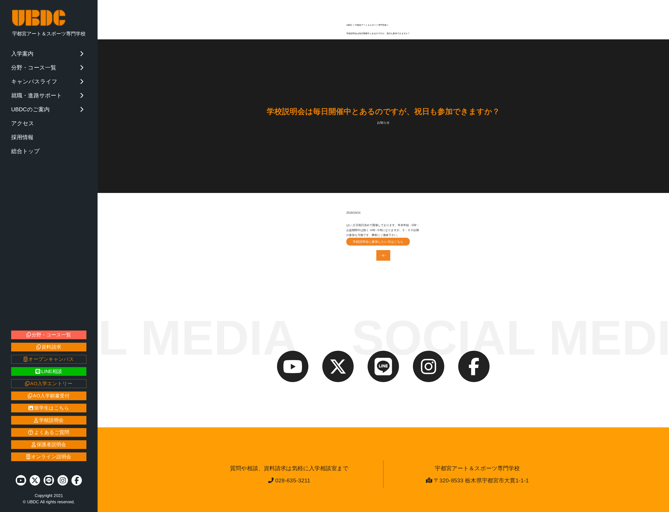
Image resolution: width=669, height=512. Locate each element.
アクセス (22, 123)
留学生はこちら (51, 408)
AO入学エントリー (51, 383)
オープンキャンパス (51, 359)
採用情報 (22, 137)
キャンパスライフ (34, 81)
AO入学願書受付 (51, 395)
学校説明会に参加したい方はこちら (378, 241)
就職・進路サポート (36, 95)
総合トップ (25, 151)
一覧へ (383, 255)
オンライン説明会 (51, 456)
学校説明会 (51, 420)
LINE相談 (51, 371)
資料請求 (51, 347)
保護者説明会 (51, 444)
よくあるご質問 (51, 432)
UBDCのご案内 (30, 109)
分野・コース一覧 (33, 67)
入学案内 (22, 54)
